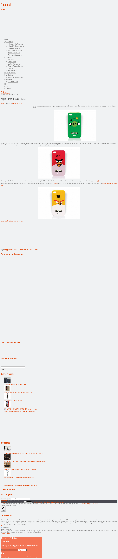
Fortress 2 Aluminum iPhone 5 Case (15, 408)
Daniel (3, 103)
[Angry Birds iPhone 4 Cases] (75, 140)
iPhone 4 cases (33, 249)
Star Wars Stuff (12, 70)
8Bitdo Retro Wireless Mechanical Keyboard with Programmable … (26, 461)
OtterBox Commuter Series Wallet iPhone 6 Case (19, 411)
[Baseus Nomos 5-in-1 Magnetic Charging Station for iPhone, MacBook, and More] (7, 452)
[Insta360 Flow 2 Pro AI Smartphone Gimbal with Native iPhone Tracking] (7, 475)
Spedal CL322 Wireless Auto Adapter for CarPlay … (20, 485)
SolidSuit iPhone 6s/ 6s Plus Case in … (16, 384)
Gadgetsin (6, 4)
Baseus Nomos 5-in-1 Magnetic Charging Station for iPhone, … (24, 453)
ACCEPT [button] (95, 503)
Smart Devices (8, 75)
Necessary (6, 527)
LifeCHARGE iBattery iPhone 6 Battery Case (18, 392)
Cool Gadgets (8, 57)
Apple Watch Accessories (15, 50)
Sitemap (3, 502)
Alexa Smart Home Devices (15, 77)
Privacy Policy (37, 502)
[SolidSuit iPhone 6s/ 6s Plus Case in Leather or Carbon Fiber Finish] (7, 383)
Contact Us (7, 88)
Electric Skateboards (14, 64)
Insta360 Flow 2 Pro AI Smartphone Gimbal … (19, 477)
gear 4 (56, 183)
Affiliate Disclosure (57, 502)
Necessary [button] (4, 526)
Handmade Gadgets (10, 73)
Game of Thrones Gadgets (15, 66)
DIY (5, 84)
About (6, 86)
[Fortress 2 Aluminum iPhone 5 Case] (7, 406)
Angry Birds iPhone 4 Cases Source (12, 221)
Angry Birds (8, 249)
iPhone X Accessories (14, 48)
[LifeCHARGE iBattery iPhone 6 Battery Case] (7, 391)
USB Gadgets (8, 79)
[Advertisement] (59, 24)
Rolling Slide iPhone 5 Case (13, 400)
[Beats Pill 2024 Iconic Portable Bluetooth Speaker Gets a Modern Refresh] (7, 467)
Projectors (11, 68)
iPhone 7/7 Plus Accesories (15, 44)
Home (6, 39)
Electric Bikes (12, 62)
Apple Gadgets (8, 42)
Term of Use (47, 502)
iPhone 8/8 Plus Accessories (16, 46)
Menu (3, 9)
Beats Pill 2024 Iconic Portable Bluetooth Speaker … (21, 469)
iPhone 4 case (23, 249)
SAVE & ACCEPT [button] (6, 533)
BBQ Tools (11, 59)
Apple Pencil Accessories (15, 55)
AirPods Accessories (14, 53)
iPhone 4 (15, 249)
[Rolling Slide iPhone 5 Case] (7, 399)
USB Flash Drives (13, 82)
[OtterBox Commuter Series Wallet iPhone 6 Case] (20, 409)
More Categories (6, 499)
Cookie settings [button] (86, 503)
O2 (98, 181)
